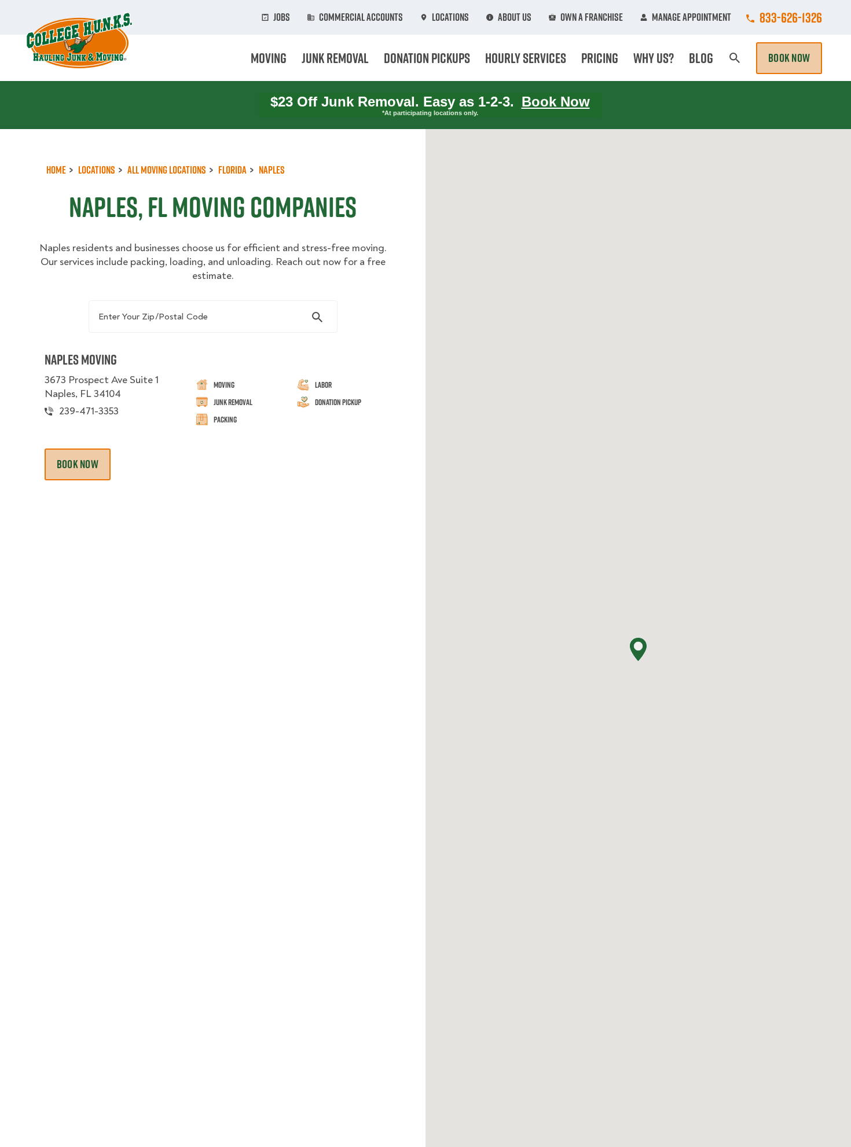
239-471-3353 (89, 411)
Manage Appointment (691, 17)
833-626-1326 (791, 17)
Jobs (281, 17)
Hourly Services (525, 58)
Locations (450, 17)
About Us (514, 17)
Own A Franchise (591, 17)
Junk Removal (335, 58)
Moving (269, 58)
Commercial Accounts (361, 17)
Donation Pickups (427, 58)
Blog (701, 58)
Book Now (789, 58)
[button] (638, 649)
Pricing (599, 58)
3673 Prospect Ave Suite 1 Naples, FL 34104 (102, 386)
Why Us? (653, 58)
